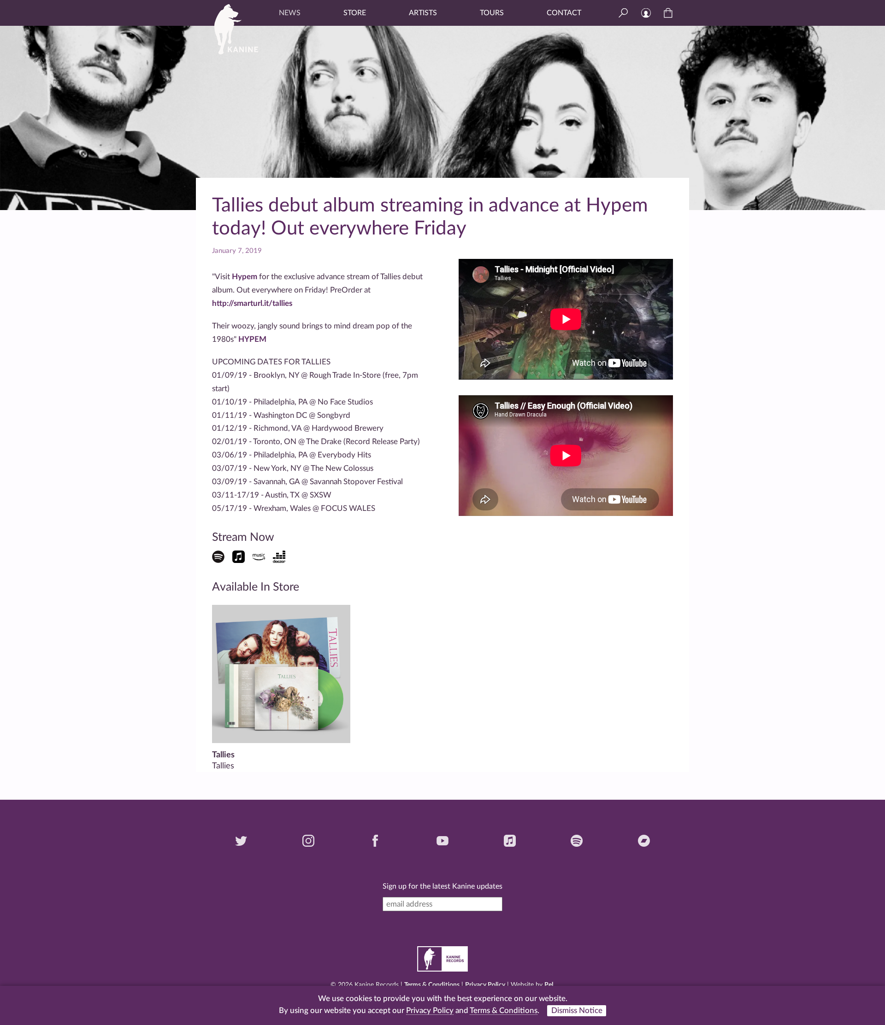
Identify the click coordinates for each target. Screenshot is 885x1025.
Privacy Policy (485, 985)
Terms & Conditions (432, 985)
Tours (492, 13)
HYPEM (252, 339)
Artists (423, 13)
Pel (548, 985)
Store (354, 13)
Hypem (244, 277)
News (290, 13)
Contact (564, 13)
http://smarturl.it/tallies (252, 303)
